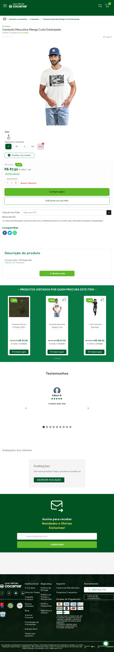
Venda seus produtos (30, 634)
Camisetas (34, 19)
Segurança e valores (46, 611)
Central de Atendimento (67, 588)
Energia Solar (31, 629)
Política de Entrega (46, 589)
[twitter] (10, 233)
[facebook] (5, 233)
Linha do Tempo (32, 592)
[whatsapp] (15, 233)
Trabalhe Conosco (29, 598)
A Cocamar (30, 588)
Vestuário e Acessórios (18, 19)
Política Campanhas (46, 605)
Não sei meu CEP (8, 217)
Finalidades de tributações (32, 623)
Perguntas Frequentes (66, 592)
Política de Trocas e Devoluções (46, 597)
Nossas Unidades (29, 605)
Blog (27, 610)
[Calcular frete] (108, 212)
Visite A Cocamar (29, 616)
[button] (8, 137)
